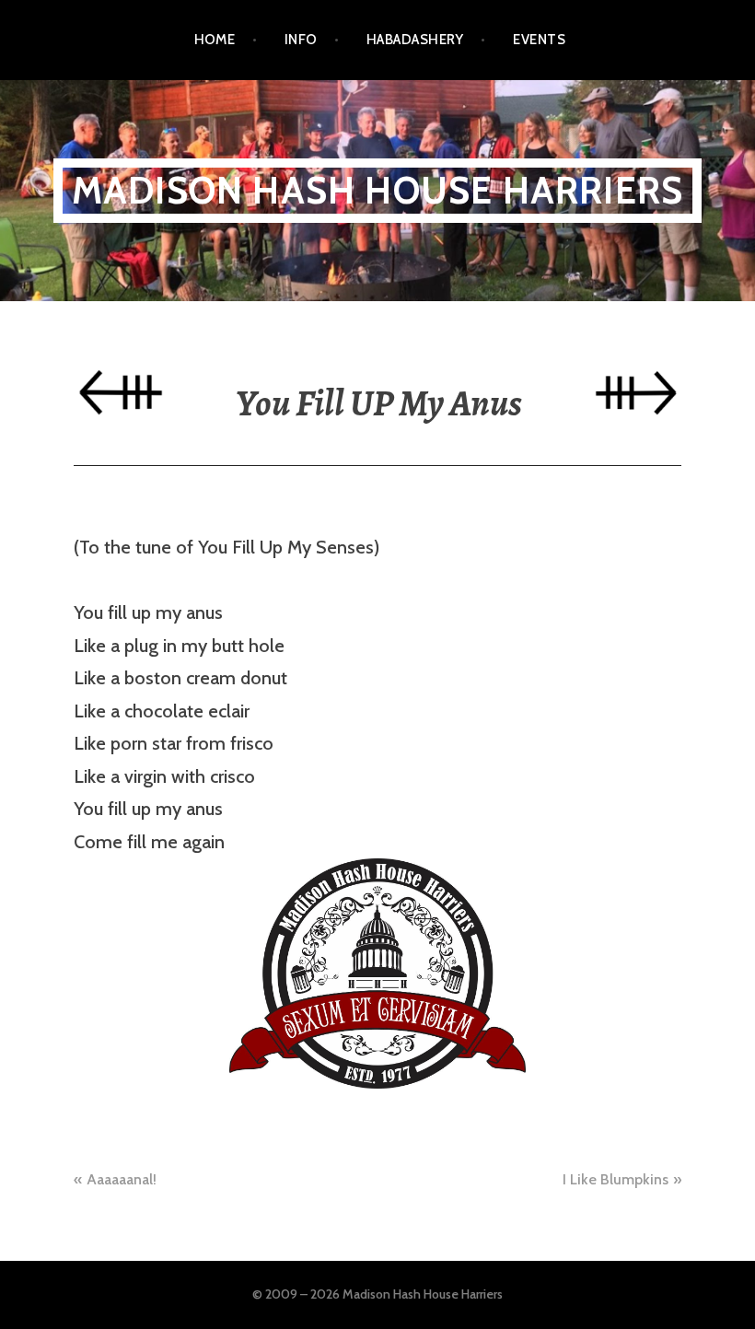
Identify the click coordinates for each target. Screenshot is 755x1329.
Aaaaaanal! (122, 1179)
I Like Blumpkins (615, 1179)
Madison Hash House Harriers (377, 190)
